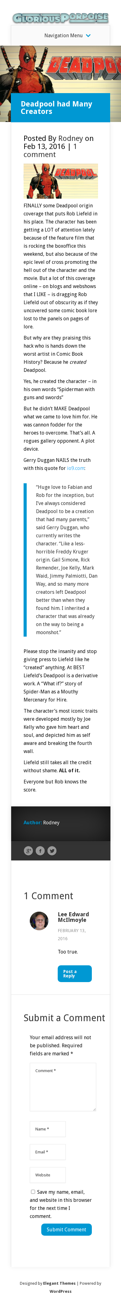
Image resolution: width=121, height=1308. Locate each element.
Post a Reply (70, 973)
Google (28, 851)
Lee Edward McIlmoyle (73, 917)
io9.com (75, 468)
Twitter (52, 851)
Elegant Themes (59, 1283)
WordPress (61, 1291)
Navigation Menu (63, 35)
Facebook (40, 851)
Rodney (70, 138)
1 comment (50, 150)
